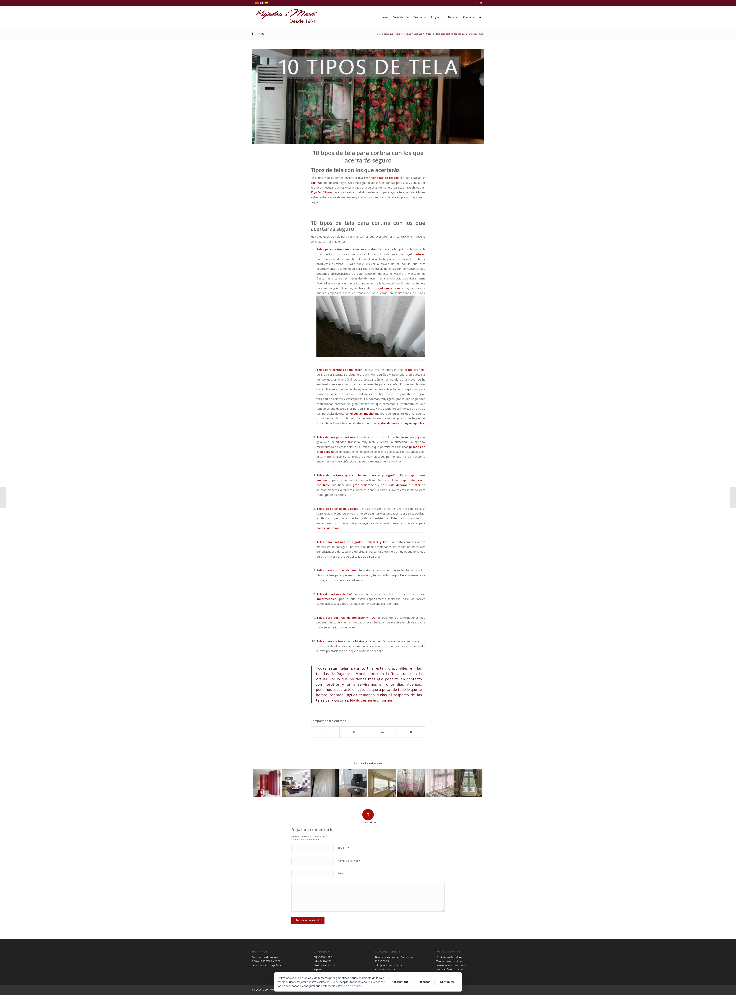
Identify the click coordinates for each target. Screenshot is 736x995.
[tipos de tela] (368, 96)
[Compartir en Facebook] (325, 732)
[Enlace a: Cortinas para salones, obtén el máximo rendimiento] (353, 783)
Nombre (343, 848)
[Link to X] (481, 3)
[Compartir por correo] (411, 732)
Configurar (447, 981)
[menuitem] (384, 17)
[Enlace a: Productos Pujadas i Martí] (324, 783)
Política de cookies (349, 986)
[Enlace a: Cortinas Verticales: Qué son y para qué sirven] (267, 783)
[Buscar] (480, 17)
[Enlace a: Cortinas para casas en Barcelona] (296, 783)
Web (340, 873)
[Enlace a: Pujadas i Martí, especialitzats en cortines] (382, 783)
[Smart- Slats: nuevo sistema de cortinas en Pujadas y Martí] (3, 497)
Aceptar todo (400, 981)
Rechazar (424, 981)
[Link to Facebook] (475, 3)
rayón (365, 523)
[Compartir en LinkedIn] (382, 732)
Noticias (258, 34)
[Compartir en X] (354, 732)
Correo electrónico (349, 860)
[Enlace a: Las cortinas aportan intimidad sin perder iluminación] (440, 783)
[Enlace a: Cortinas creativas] (411, 783)
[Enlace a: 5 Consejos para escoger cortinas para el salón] (468, 783)
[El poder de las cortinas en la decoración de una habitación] (733, 497)
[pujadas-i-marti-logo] (284, 17)
